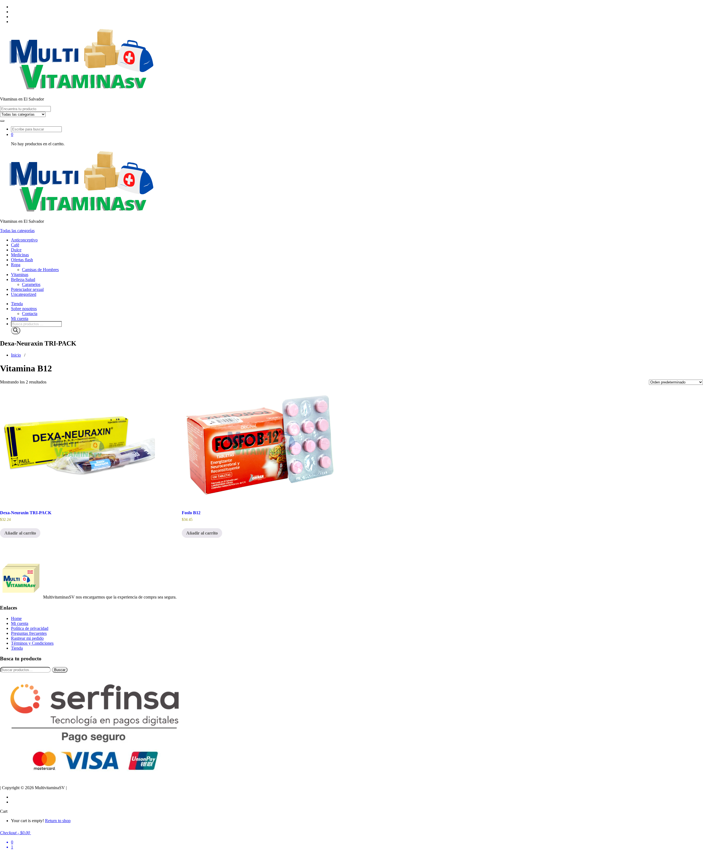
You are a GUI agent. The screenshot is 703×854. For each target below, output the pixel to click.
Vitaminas (19, 274)
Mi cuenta (19, 318)
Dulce (16, 249)
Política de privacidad (29, 628)
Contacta (29, 313)
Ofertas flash (22, 259)
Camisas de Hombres (40, 269)
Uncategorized (23, 294)
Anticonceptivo (24, 240)
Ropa (15, 264)
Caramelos (31, 284)
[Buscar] (15, 330)
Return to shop (58, 820)
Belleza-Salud (23, 279)
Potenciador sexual (27, 289)
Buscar (59, 670)
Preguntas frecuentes (29, 633)
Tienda (17, 303)
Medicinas (20, 254)
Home (16, 618)
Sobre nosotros (24, 308)
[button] (2, 121)
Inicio (16, 355)
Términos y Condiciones (32, 643)
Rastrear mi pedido (27, 638)
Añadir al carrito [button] (20, 533)
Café (15, 245)
